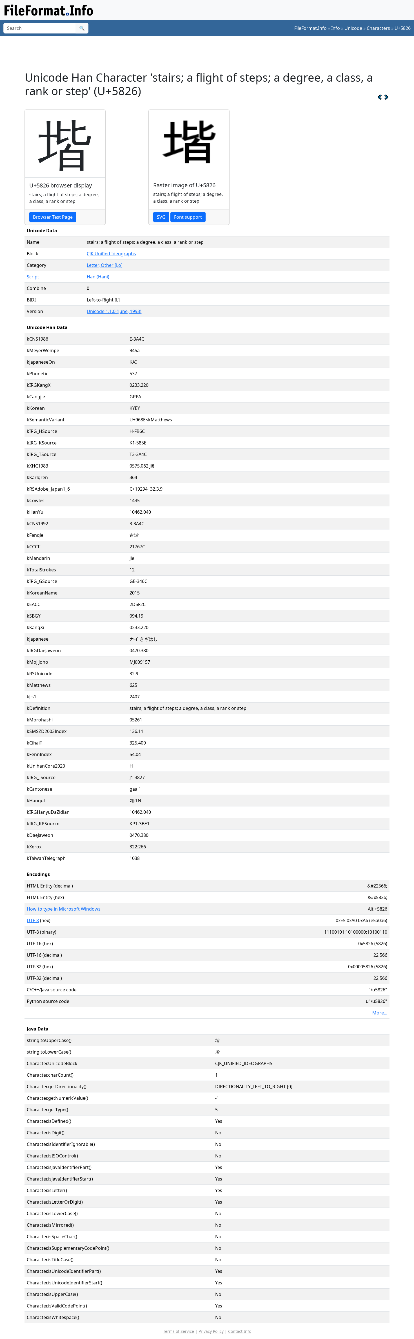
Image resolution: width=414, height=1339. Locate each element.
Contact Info (239, 1331)
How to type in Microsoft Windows (64, 909)
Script (33, 277)
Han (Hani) (98, 277)
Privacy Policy (211, 1331)
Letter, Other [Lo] (105, 265)
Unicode (353, 28)
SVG (161, 217)
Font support (188, 217)
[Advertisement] (210, 53)
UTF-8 (33, 920)
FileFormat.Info (310, 28)
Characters (378, 28)
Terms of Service (178, 1331)
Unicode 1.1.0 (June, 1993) (114, 311)
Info (335, 28)
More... (379, 1013)
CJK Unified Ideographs (111, 254)
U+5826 (403, 28)
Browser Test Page (53, 217)
